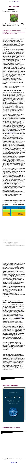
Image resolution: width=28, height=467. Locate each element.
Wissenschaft (19, 317)
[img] (14, 18)
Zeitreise (18, 427)
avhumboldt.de (11, 132)
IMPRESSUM (14, 462)
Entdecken (15, 1)
